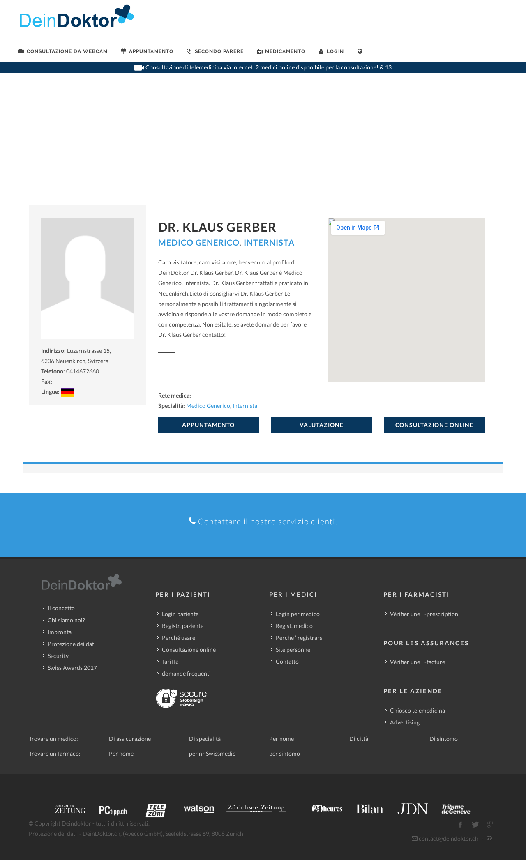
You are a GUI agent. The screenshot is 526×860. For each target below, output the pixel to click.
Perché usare (178, 637)
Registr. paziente (182, 625)
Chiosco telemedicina (417, 710)
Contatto (287, 661)
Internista (269, 242)
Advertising (405, 722)
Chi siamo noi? (66, 619)
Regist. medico (294, 625)
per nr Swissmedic (212, 753)
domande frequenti (186, 673)
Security (58, 655)
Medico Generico (198, 242)
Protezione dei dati (72, 643)
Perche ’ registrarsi (300, 637)
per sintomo (284, 753)
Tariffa (170, 661)
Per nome (281, 738)
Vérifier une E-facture (417, 661)
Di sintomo (443, 738)
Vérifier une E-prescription (424, 613)
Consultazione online (189, 649)
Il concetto (61, 608)
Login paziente (180, 613)
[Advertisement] (263, 143)
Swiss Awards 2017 (72, 667)
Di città (358, 738)
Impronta (60, 631)
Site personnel (294, 649)
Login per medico (298, 613)
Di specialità (205, 738)
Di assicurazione (130, 738)
